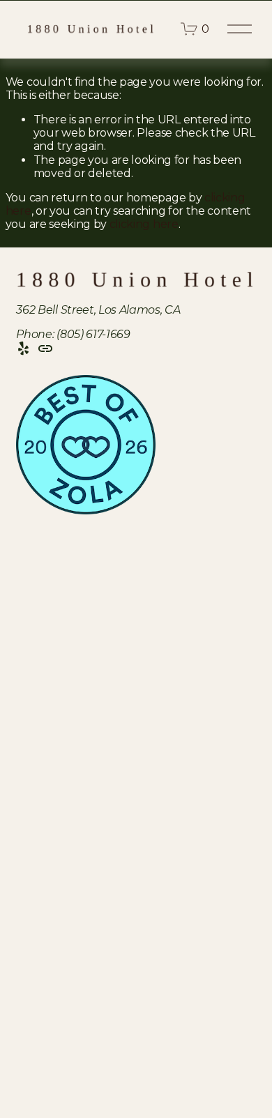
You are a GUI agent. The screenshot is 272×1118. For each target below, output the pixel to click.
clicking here (144, 224)
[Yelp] (23, 348)
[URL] (45, 348)
